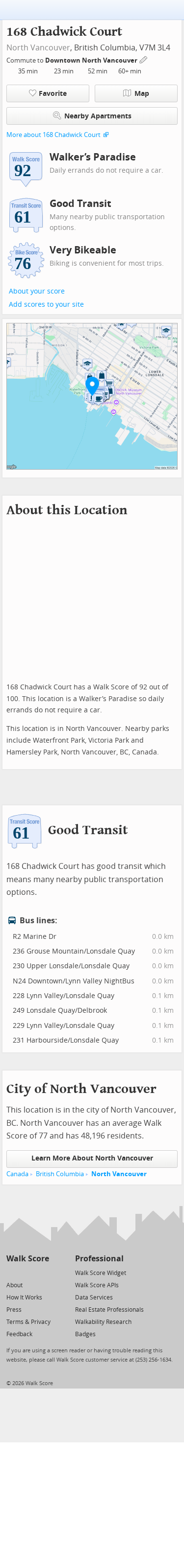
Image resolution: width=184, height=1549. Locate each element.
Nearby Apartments (97, 116)
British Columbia (60, 1174)
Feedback (19, 1334)
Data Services (94, 1297)
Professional (99, 1258)
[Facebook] (27, 1272)
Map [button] (141, 94)
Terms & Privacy (28, 1322)
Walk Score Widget (100, 1273)
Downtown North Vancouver (92, 60)
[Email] (42, 1272)
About (14, 1285)
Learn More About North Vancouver (92, 1158)
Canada (17, 1174)
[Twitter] (12, 1272)
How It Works (24, 1297)
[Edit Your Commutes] (144, 59)
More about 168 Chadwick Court (53, 134)
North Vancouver (38, 47)
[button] (92, 386)
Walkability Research (103, 1322)
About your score (37, 291)
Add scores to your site (46, 304)
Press (14, 1309)
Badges (85, 1334)
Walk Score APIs (97, 1285)
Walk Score (27, 1258)
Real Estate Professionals (109, 1309)
